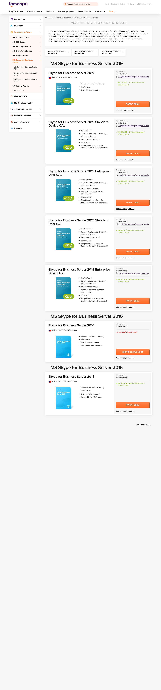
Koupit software (16, 11)
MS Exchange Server (21, 46)
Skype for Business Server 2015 (71, 377)
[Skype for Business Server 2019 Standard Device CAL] (63, 140)
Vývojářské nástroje (23, 109)
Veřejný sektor (84, 11)
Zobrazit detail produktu (125, 110)
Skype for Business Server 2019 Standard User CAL (78, 222)
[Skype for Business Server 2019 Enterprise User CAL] (63, 189)
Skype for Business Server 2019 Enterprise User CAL (79, 173)
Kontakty (131, 4)
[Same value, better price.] (18, 4)
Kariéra (122, 4)
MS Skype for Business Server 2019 (25, 68)
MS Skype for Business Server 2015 (25, 81)
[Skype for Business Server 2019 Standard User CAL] (63, 239)
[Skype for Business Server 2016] (63, 346)
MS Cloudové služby (23, 103)
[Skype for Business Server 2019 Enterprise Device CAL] (63, 288)
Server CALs (18, 90)
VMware (18, 128)
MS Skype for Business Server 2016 (25, 74)
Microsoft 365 (20, 96)
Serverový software (23, 32)
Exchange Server (100, 41)
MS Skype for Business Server (22, 61)
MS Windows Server (21, 37)
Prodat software (34, 11)
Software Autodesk (22, 115)
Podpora (114, 4)
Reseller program (66, 11)
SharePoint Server (116, 41)
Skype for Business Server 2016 (71, 325)
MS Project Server (20, 55)
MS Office (18, 26)
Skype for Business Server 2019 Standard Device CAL (78, 124)
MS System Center (20, 86)
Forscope (49, 17)
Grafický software (22, 122)
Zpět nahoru (142, 425)
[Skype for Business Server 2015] (63, 397)
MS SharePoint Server (22, 51)
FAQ (107, 4)
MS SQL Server (19, 42)
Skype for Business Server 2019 (71, 73)
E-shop (112, 11)
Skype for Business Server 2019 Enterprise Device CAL (79, 271)
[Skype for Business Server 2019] (63, 94)
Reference (100, 11)
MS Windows (20, 19)
